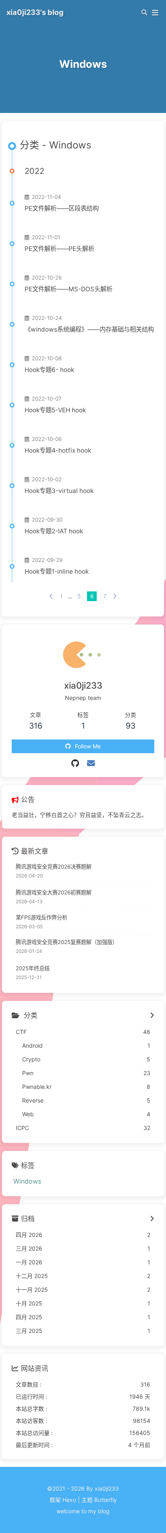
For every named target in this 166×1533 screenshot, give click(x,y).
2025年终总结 (33, 968)
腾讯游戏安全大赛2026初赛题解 (53, 892)
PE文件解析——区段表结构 (62, 208)
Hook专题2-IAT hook (54, 531)
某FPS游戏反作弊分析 (41, 917)
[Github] (75, 763)
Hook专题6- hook (49, 370)
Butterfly (105, 1499)
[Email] (91, 763)
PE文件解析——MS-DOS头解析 (68, 289)
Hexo (69, 1499)
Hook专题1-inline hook (57, 571)
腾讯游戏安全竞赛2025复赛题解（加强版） (67, 942)
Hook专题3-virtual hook (59, 491)
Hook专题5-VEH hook (55, 410)
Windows (27, 1181)
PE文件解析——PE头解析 (59, 249)
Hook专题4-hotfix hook (58, 450)
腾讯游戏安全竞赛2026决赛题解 (53, 866)
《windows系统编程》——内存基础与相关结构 (89, 329)
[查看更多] (152, 1016)
